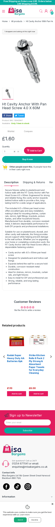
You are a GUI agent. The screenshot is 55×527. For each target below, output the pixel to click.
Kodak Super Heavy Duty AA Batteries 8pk (15, 358)
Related (49, 399)
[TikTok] (17, 487)
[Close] (52, 504)
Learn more (25, 514)
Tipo (44, 399)
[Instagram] (28, 487)
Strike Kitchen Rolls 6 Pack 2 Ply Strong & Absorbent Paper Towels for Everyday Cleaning (37, 364)
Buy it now (27, 159)
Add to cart (17, 394)
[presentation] (4, 356)
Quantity (6, 146)
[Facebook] (6, 486)
